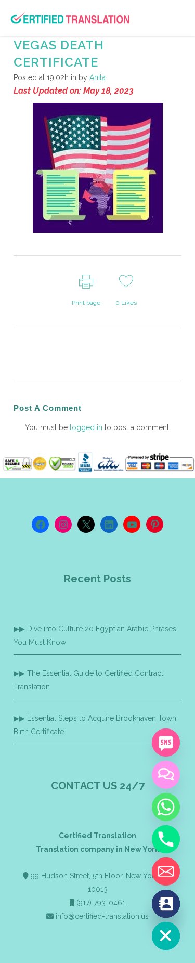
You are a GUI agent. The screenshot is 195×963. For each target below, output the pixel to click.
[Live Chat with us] (166, 775)
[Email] (166, 871)
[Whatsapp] (166, 807)
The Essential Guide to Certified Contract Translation (88, 680)
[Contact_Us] (166, 904)
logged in (86, 427)
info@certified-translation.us (102, 916)
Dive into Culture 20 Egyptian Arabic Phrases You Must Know (95, 635)
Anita (97, 77)
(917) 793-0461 (100, 903)
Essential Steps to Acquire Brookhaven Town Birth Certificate (95, 725)
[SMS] (166, 742)
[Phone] (166, 839)
